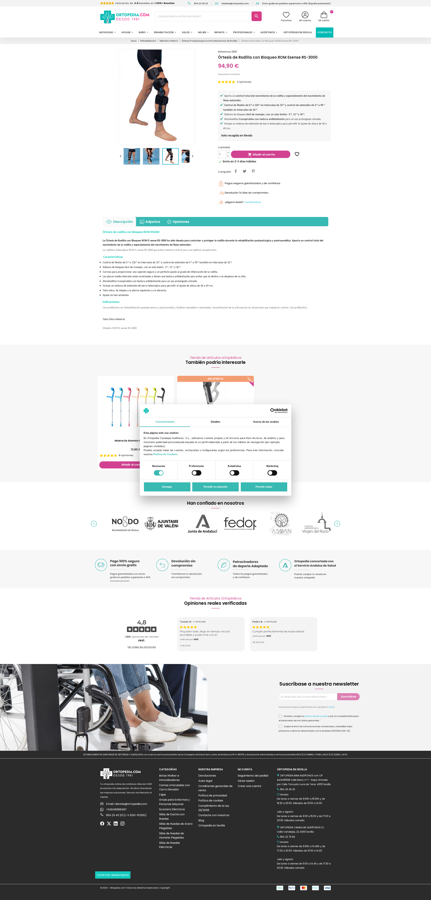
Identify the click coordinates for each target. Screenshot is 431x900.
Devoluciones (207, 776)
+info (331, 707)
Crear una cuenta (249, 786)
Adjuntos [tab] (152, 221)
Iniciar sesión (246, 781)
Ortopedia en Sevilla (211, 825)
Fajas (162, 795)
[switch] (196, 473)
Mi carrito (324, 20)
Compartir (235, 171)
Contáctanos (252, 202)
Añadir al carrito (261, 155)
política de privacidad (315, 716)
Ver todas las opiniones (141, 647)
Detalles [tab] (215, 421)
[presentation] (94, 524)
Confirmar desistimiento (113, 875)
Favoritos (286, 20)
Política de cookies (210, 800)
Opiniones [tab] (181, 221)
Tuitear (244, 171)
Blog (201, 820)
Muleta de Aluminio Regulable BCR (136, 440)
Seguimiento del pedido (253, 776)
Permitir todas (264, 486)
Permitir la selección (215, 486)
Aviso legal (205, 781)
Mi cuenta (305, 20)
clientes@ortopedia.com (235, 3)
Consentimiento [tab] (165, 421)
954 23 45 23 (200, 3)
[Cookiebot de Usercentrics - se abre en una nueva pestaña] (273, 410)
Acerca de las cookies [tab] (266, 421)
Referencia (224, 51)
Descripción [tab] (123, 221)
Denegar (167, 486)
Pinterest (253, 171)
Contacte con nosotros (213, 815)
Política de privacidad (212, 795)
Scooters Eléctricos (172, 809)
